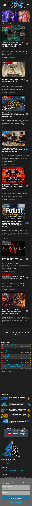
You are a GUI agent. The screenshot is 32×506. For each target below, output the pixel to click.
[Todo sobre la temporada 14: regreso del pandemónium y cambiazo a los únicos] (13, 33)
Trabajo (7, 463)
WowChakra (5, 131)
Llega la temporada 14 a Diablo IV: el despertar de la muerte (13, 277)
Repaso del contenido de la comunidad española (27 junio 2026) (13, 186)
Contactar (15, 462)
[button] (16, 16)
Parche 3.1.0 (5, 244)
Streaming (5, 99)
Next (16, 334)
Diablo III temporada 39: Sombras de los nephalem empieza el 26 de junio (11, 311)
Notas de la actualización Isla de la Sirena (12, 360)
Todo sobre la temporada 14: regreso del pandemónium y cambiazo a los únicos (12, 44)
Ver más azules (6, 371)
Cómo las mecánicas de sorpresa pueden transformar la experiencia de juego (13, 149)
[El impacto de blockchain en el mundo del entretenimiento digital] (4, 404)
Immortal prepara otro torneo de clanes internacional (13, 80)
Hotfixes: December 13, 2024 (9, 344)
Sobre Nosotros (8, 462)
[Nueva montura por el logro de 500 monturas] (4, 399)
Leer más (7, 483)
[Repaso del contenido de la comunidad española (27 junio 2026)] (13, 175)
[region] (16, 16)
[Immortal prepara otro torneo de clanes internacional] (13, 70)
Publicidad (20, 470)
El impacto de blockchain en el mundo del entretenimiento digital (17, 404)
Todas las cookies (16, 498)
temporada (5, 294)
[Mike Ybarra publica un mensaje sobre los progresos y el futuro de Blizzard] (4, 421)
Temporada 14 (6, 27)
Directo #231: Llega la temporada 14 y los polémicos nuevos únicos (13, 114)
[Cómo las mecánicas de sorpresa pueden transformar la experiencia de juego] (13, 138)
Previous (8, 332)
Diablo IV (4, 26)
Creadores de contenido (9, 169)
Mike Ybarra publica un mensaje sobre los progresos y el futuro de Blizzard (17, 421)
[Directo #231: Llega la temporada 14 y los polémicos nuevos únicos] (13, 103)
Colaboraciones (23, 462)
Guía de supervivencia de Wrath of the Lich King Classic (17, 410)
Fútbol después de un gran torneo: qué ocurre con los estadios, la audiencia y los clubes (12, 224)
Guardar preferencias (16, 502)
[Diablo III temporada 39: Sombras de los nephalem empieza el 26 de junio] (13, 300)
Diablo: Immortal (7, 64)
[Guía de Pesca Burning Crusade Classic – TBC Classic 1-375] (4, 416)
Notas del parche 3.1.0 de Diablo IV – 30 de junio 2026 (12, 259)
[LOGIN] (28, 4)
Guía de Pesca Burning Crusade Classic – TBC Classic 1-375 (17, 415)
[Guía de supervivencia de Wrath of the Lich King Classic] (4, 410)
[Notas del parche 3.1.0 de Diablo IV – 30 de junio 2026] (13, 248)
